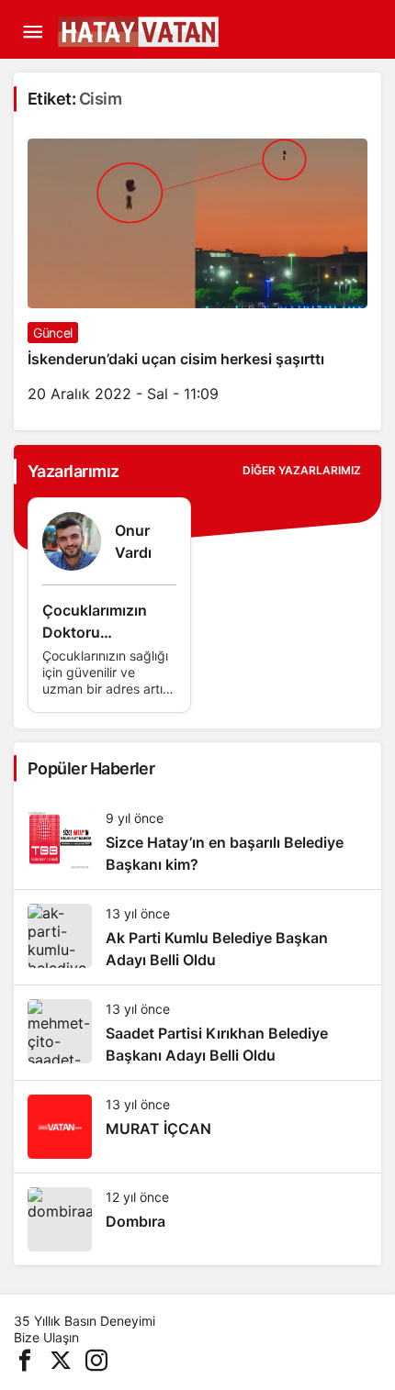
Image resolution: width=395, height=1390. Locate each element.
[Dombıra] (197, 1219)
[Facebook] (25, 1358)
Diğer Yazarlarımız (302, 470)
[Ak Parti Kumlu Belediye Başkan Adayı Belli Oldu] (197, 937)
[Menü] (32, 32)
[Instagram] (96, 1358)
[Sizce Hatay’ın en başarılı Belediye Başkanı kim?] (197, 842)
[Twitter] (61, 1358)
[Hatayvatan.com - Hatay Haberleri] (184, 30)
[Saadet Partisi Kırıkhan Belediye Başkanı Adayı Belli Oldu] (197, 1032)
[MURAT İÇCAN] (197, 1127)
